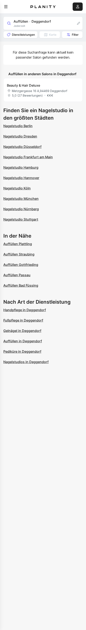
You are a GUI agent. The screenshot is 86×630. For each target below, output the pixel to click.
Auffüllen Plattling (17, 244)
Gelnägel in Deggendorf (22, 331)
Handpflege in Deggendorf (24, 310)
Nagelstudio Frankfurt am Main (28, 157)
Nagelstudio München (21, 198)
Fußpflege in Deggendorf (23, 320)
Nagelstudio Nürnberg (21, 209)
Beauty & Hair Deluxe (23, 85)
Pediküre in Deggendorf (22, 351)
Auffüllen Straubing (18, 254)
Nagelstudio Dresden (20, 136)
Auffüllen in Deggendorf (22, 341)
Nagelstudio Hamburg (20, 167)
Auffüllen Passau (16, 275)
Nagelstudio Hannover (21, 178)
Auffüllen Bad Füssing (20, 285)
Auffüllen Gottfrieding (20, 265)
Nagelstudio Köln (17, 188)
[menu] (5, 6)
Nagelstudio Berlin (18, 126)
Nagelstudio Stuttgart (20, 219)
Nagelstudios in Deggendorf (26, 362)
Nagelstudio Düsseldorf (22, 147)
